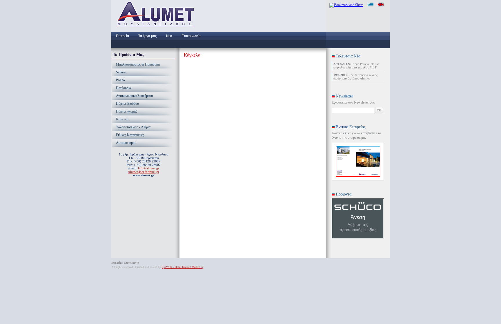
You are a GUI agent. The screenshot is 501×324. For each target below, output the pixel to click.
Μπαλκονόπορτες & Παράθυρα (138, 64)
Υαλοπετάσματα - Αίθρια (133, 127)
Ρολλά (120, 80)
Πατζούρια (123, 88)
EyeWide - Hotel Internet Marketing (183, 267)
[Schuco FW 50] (358, 238)
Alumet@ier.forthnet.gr (143, 171)
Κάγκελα (122, 119)
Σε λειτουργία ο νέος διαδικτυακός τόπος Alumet (355, 76)
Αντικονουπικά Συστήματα (134, 96)
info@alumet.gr (148, 168)
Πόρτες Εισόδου (127, 104)
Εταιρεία (122, 36)
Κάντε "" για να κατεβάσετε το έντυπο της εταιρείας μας (356, 135)
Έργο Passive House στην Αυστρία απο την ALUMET (356, 65)
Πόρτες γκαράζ (126, 111)
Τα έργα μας (147, 36)
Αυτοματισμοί (125, 143)
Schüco (121, 72)
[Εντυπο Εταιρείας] (358, 175)
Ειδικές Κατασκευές (130, 135)
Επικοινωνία (191, 36)
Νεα (169, 36)
